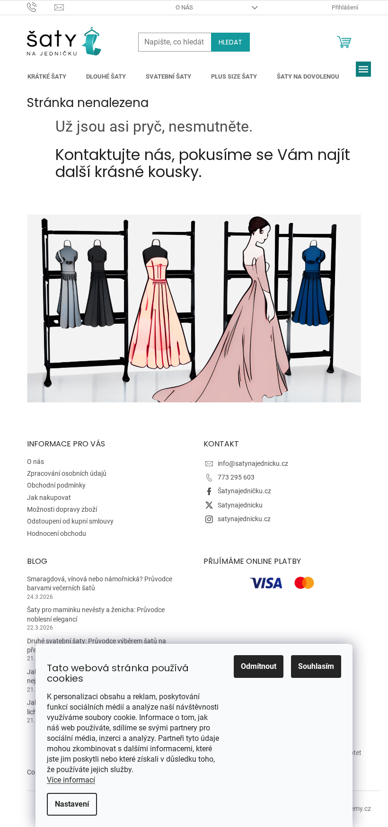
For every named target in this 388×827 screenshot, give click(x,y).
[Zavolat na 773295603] (41, 7)
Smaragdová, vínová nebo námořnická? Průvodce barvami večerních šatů (99, 583)
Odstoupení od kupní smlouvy (70, 521)
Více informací (71, 779)
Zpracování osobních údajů (66, 473)
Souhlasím (316, 666)
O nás (184, 7)
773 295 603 (236, 477)
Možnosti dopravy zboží (62, 509)
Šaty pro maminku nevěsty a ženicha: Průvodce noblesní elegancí (96, 614)
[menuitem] (47, 76)
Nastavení (72, 804)
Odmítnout (258, 666)
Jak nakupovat (49, 497)
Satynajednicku (240, 505)
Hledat (230, 42)
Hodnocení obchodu (56, 533)
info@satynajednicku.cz (253, 463)
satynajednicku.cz (244, 519)
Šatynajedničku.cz (244, 491)
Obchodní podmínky (56, 485)
